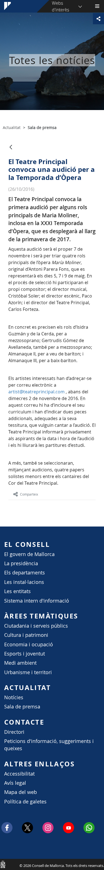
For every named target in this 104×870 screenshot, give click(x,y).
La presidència (21, 563)
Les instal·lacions (24, 582)
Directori (14, 732)
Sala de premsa (22, 706)
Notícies (13, 697)
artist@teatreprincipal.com (36, 392)
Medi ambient (20, 663)
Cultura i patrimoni (26, 635)
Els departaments (24, 572)
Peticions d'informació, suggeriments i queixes (49, 745)
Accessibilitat (19, 774)
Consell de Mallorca (3, 864)
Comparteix (29, 494)
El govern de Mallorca (29, 554)
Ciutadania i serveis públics (36, 626)
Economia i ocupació (28, 644)
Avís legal (15, 783)
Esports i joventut (24, 653)
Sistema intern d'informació (36, 601)
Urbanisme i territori (28, 672)
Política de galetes (25, 801)
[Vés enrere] (10, 147)
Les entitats (17, 591)
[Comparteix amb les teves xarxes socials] (98, 18)
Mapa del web (20, 792)
